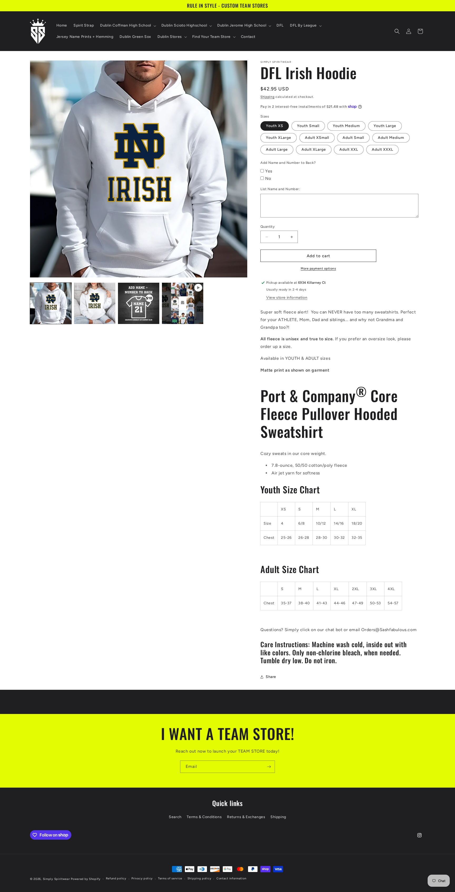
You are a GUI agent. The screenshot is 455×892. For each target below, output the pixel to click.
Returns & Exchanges (246, 817)
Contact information (231, 878)
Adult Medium (391, 137)
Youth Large (385, 126)
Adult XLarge (313, 149)
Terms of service (170, 878)
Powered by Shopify (86, 879)
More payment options (318, 268)
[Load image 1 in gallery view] (50, 303)
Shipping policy (199, 878)
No (268, 178)
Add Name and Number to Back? (288, 163)
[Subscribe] (269, 767)
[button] (127, 25)
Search (175, 817)
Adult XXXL (382, 149)
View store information (286, 297)
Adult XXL (348, 149)
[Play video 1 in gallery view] (182, 303)
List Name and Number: (280, 189)
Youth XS (274, 126)
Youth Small (308, 126)
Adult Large (277, 149)
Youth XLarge (278, 137)
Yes (268, 171)
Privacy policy (142, 878)
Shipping (267, 97)
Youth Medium (346, 126)
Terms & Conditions (204, 817)
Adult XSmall (317, 137)
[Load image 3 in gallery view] (138, 303)
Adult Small (353, 137)
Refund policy (116, 878)
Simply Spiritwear (56, 879)
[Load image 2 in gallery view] (94, 303)
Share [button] (271, 677)
